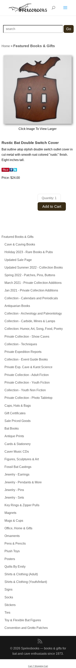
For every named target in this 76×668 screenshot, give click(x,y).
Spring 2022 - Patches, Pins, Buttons (29, 275)
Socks (8, 597)
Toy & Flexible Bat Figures (22, 620)
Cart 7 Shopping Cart (38, 666)
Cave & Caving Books (19, 244)
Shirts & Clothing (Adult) (21, 574)
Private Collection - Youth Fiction (27, 382)
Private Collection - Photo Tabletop (28, 397)
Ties (7, 612)
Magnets (10, 512)
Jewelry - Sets (14, 497)
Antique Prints (14, 436)
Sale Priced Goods (17, 421)
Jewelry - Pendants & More (23, 482)
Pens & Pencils (15, 543)
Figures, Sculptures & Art (21, 459)
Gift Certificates (15, 413)
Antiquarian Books (17, 305)
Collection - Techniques (20, 344)
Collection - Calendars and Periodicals (31, 298)
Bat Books (11, 428)
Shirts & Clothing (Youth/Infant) (25, 581)
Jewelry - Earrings (16, 474)
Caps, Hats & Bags (17, 405)
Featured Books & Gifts (18, 236)
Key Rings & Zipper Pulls (21, 505)
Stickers (10, 605)
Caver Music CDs (16, 451)
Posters (9, 559)
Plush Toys (12, 551)
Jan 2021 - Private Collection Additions (31, 290)
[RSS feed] (40, 641)
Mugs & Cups (13, 520)
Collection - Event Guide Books (26, 359)
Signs (8, 589)
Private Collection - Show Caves (26, 336)
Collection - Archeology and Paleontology (33, 313)
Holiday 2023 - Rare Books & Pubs (28, 252)
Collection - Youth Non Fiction (25, 390)
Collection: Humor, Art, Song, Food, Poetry (33, 328)
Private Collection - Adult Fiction (26, 375)
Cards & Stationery (17, 444)
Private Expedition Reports (23, 351)
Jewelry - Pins (14, 490)
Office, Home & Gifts (18, 528)
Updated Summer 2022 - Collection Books (33, 267)
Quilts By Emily (15, 566)
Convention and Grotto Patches (26, 627)
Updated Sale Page (18, 260)
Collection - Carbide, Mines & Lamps (29, 321)
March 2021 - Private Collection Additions (33, 282)
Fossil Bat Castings (17, 466)
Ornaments (12, 536)
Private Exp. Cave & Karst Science (28, 367)
